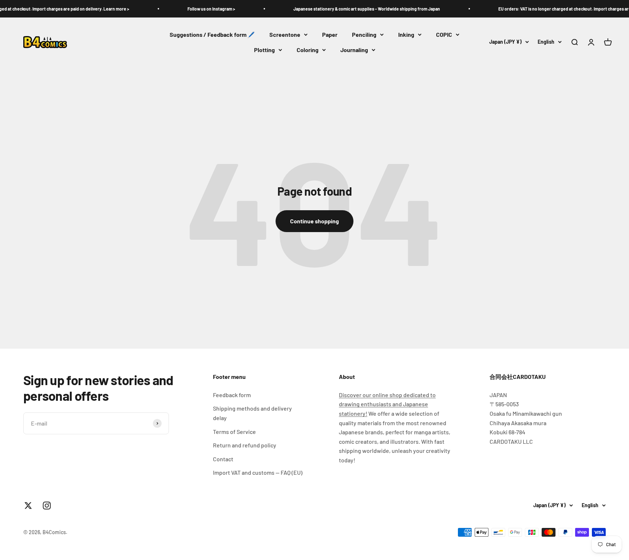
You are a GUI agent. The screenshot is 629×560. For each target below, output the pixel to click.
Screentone (284, 34)
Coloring (308, 49)
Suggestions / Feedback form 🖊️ (212, 34)
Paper (329, 34)
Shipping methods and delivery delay (252, 413)
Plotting (264, 49)
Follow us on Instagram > (200, 8)
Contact (223, 458)
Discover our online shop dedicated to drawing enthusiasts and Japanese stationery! (387, 404)
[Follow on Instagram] (47, 505)
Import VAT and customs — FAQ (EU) (257, 472)
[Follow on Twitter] (28, 505)
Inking (406, 34)
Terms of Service (234, 431)
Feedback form (232, 394)
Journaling (354, 49)
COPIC (444, 34)
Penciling (364, 34)
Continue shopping (314, 221)
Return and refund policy (244, 445)
